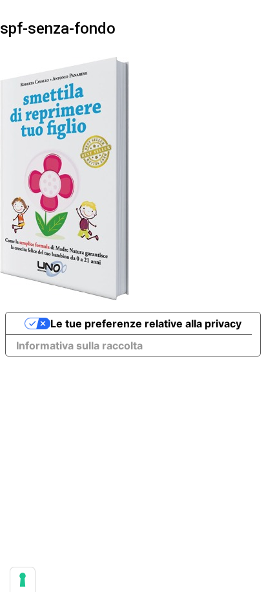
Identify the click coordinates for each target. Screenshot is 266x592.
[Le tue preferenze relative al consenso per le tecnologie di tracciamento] (22, 579)
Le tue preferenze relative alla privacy (145, 323)
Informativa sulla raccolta (79, 345)
